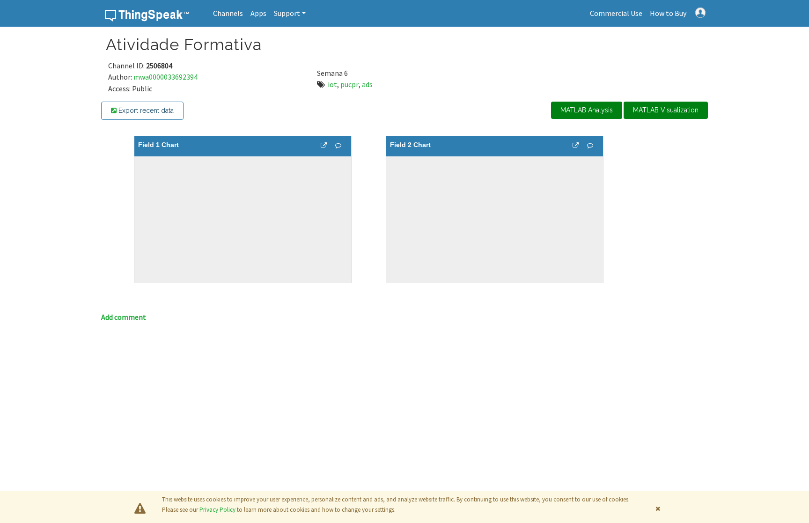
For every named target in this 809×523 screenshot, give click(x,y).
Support (287, 13)
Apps (258, 13)
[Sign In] (700, 11)
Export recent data (145, 110)
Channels (228, 13)
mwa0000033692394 (165, 76)
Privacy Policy (217, 510)
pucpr (349, 84)
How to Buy (668, 13)
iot (332, 84)
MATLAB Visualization (666, 110)
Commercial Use (616, 13)
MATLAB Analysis (586, 110)
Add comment (123, 317)
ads (367, 84)
